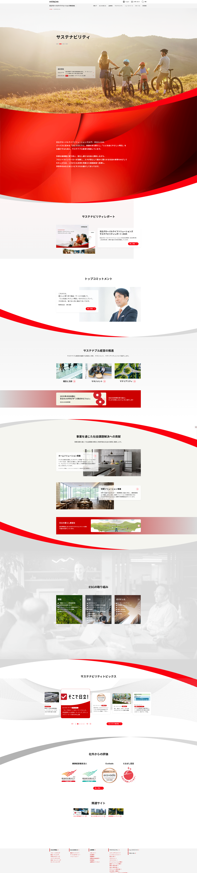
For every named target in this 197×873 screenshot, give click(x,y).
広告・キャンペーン (55, 860)
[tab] (75, 723)
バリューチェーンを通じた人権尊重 (96, 611)
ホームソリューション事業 (116, 862)
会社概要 (92, 854)
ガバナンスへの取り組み (115, 869)
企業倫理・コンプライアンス (124, 605)
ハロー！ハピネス (55, 853)
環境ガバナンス (63, 611)
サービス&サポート (74, 854)
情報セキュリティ (122, 611)
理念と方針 (112, 856)
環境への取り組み (114, 865)
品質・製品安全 (121, 609)
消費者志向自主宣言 (94, 858)
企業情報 (110, 5)
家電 (94, 5)
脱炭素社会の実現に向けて (65, 605)
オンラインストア (55, 862)
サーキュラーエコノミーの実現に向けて (68, 607)
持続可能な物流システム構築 (95, 615)
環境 (59, 599)
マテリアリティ (113, 860)
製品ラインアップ (74, 853)
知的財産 (120, 613)
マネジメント (113, 858)
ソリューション (73, 856)
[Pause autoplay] (90, 724)
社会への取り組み (114, 867)
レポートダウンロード (115, 853)
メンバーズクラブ (55, 858)
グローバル (137, 5)
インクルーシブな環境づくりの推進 (97, 605)
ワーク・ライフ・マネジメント (95, 607)
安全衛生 (90, 609)
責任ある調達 (91, 613)
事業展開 (92, 856)
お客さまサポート (55, 856)
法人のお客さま (102, 5)
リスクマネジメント (122, 607)
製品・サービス (54, 854)
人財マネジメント (92, 603)
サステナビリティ (119, 5)
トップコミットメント (115, 854)
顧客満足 (90, 618)
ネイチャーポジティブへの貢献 (66, 609)
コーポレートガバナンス (123, 603)
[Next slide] (87, 724)
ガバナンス (120, 599)
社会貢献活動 (91, 620)
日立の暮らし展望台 (114, 871)
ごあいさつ (92, 853)
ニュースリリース (129, 5)
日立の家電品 (54, 850)
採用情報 (144, 5)
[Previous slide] (72, 724)
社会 (89, 599)
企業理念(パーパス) (94, 862)
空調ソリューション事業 (115, 863)
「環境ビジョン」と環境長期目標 (67, 603)
